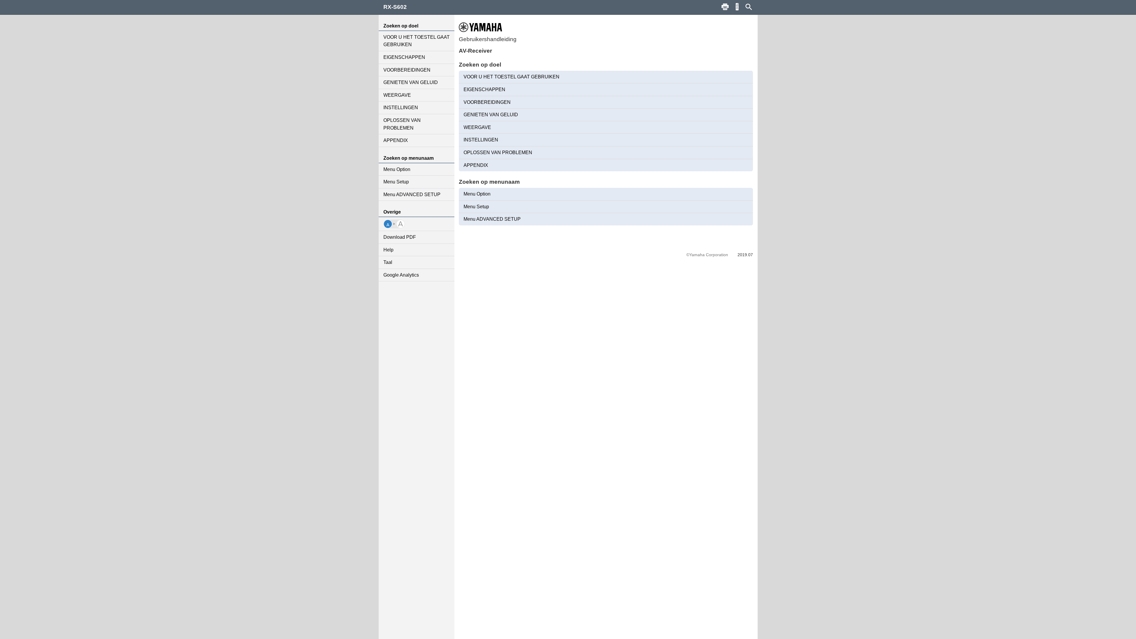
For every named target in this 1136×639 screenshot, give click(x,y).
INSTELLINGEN (400, 107)
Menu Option (396, 169)
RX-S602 (395, 7)
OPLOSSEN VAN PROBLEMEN (402, 124)
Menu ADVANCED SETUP (411, 194)
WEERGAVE (397, 95)
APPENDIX (395, 140)
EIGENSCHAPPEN (404, 57)
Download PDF (399, 237)
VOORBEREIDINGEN (406, 69)
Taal (387, 262)
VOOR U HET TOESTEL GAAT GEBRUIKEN (416, 41)
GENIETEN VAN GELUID (410, 82)
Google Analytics (401, 274)
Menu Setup (396, 181)
